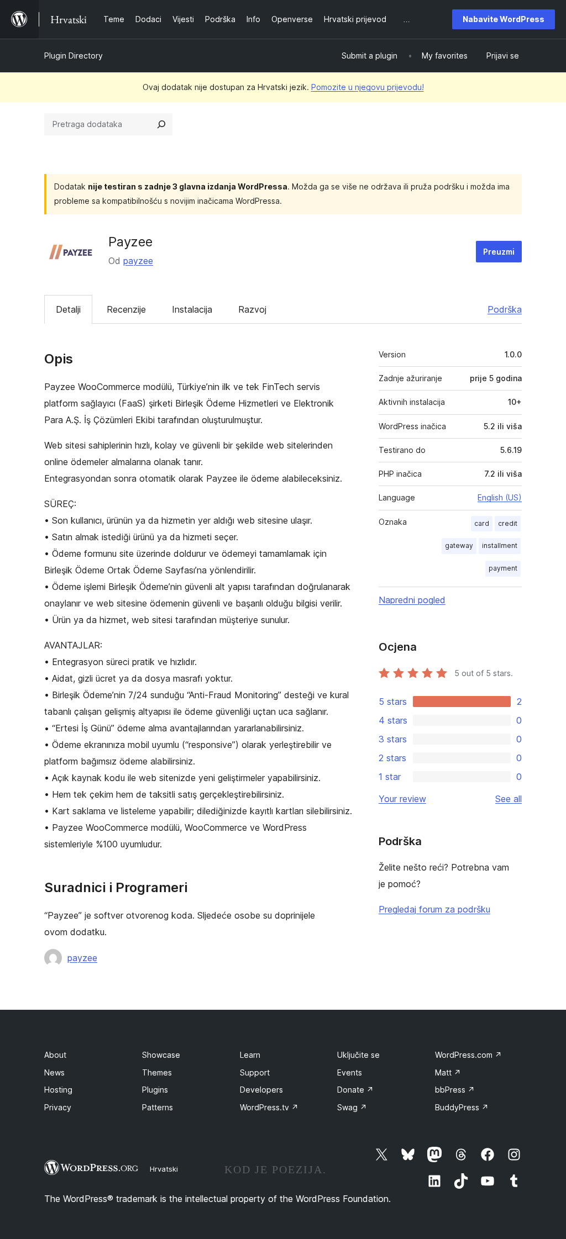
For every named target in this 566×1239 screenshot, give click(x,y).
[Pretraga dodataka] (161, 124)
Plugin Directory (73, 55)
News (54, 1072)
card (481, 523)
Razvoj (252, 309)
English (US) (500, 497)
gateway (459, 545)
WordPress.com (468, 1054)
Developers (261, 1089)
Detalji (68, 309)
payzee (138, 260)
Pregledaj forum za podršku (434, 909)
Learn (250, 1054)
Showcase (161, 1054)
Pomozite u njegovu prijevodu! (367, 87)
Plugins (155, 1089)
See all (508, 798)
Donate (355, 1089)
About (55, 1054)
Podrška (505, 309)
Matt (448, 1072)
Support (255, 1072)
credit (507, 523)
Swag (352, 1107)
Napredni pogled (412, 599)
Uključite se (358, 1054)
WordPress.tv (269, 1107)
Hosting (58, 1089)
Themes (157, 1072)
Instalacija (192, 309)
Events (349, 1072)
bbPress (455, 1089)
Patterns (157, 1107)
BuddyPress (462, 1107)
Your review (402, 798)
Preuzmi (499, 251)
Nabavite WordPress (503, 19)
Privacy (57, 1107)
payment (503, 568)
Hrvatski (164, 1168)
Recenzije (126, 309)
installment (499, 545)
